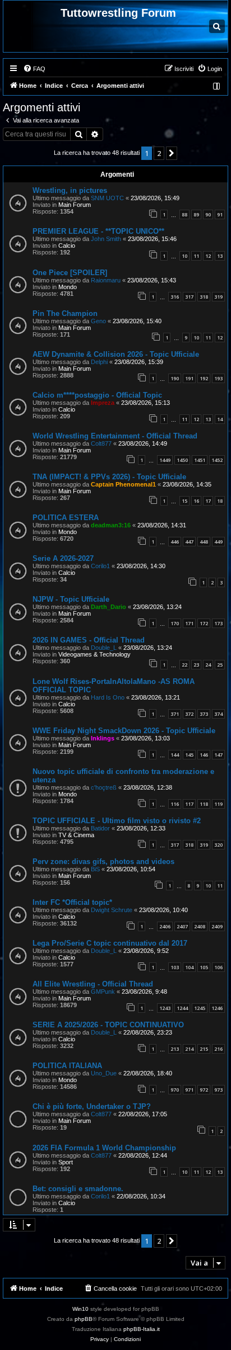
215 (204, 1048)
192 (204, 378)
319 (218, 296)
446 (174, 541)
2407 (182, 926)
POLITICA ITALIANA (67, 1065)
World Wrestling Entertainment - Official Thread (115, 436)
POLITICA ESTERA (66, 517)
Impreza (102, 402)
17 (208, 500)
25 (220, 664)
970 (174, 1089)
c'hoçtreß (104, 787)
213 (174, 1048)
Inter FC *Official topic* (72, 902)
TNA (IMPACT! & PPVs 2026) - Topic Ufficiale (109, 477)
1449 (164, 460)
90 (208, 214)
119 (218, 804)
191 (189, 378)
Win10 (80, 1309)
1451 (199, 460)
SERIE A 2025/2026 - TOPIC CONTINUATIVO (108, 1025)
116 (174, 804)
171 (189, 623)
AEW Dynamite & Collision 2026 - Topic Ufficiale (116, 354)
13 (220, 255)
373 (204, 714)
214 (189, 1048)
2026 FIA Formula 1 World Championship (104, 1148)
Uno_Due (104, 1073)
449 (218, 541)
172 (204, 623)
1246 (217, 1008)
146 (204, 754)
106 (218, 967)
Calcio (66, 245)
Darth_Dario (108, 606)
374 (218, 714)
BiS (95, 869)
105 (204, 967)
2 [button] (159, 153)
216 (218, 1048)
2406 (164, 926)
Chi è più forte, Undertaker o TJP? (92, 1106)
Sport (65, 1162)
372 (189, 714)
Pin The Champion (65, 313)
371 (174, 714)
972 (204, 1089)
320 (218, 844)
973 (218, 1089)
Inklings (102, 738)
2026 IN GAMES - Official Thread (89, 640)
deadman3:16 (111, 525)
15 (184, 500)
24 (208, 664)
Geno (98, 321)
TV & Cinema (76, 835)
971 (189, 1089)
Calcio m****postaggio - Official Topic (97, 395)
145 (189, 754)
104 (189, 967)
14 (220, 419)
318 (204, 296)
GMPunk (103, 991)
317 (189, 296)
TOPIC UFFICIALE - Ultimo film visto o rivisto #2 (117, 820)
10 (184, 255)
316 (174, 296)
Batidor (100, 828)
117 (189, 804)
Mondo (67, 287)
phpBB (84, 1319)
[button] (171, 153)
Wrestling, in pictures (70, 190)
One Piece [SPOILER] (70, 272)
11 (196, 255)
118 (204, 804)
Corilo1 (100, 566)
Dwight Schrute (111, 910)
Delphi (99, 361)
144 (174, 754)
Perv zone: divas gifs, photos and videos (103, 861)
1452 (217, 460)
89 (196, 214)
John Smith (106, 238)
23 (196, 664)
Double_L (104, 647)
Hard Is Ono (107, 697)
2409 (217, 926)
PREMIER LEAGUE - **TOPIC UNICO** (98, 231)
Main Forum (74, 204)
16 (196, 500)
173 (218, 623)
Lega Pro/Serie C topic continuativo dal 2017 (110, 943)
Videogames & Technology (94, 654)
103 (174, 967)
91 (220, 214)
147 (218, 754)
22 (184, 664)
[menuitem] (34, 68)
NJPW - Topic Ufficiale (71, 599)
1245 (199, 1008)
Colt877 (101, 443)
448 (204, 541)
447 (189, 541)
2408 (199, 926)
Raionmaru (106, 280)
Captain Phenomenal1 (123, 484)
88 (184, 214)
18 (220, 500)
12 (208, 255)
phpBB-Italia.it (141, 1329)
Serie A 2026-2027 (63, 558)
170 (174, 623)
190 (174, 378)
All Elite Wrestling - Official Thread (93, 984)
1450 (182, 460)
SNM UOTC (107, 198)
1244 (182, 1008)
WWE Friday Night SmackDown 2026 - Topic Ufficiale (124, 730)
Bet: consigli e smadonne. (78, 1188)
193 (218, 378)
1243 (164, 1008)
